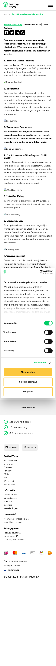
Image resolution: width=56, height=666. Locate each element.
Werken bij (9, 481)
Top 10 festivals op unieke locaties (27, 14)
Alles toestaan (28, 372)
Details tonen (39, 362)
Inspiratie (8, 505)
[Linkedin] (17, 32)
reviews (28, 433)
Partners (7, 471)
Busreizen (8, 501)
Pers (6, 477)
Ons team (8, 467)
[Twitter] (11, 32)
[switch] (48, 332)
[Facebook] (6, 32)
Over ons (8, 464)
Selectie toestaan (28, 381)
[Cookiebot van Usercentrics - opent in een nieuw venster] (40, 272)
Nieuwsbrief (9, 484)
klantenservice (16, 522)
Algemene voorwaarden (15, 561)
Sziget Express (10, 498)
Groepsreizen (10, 494)
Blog (5, 14)
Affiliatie (7, 474)
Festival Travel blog (13, 24)
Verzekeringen (10, 508)
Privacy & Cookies (12, 565)
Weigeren (28, 391)
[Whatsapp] (22, 32)
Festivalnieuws (10, 460)
